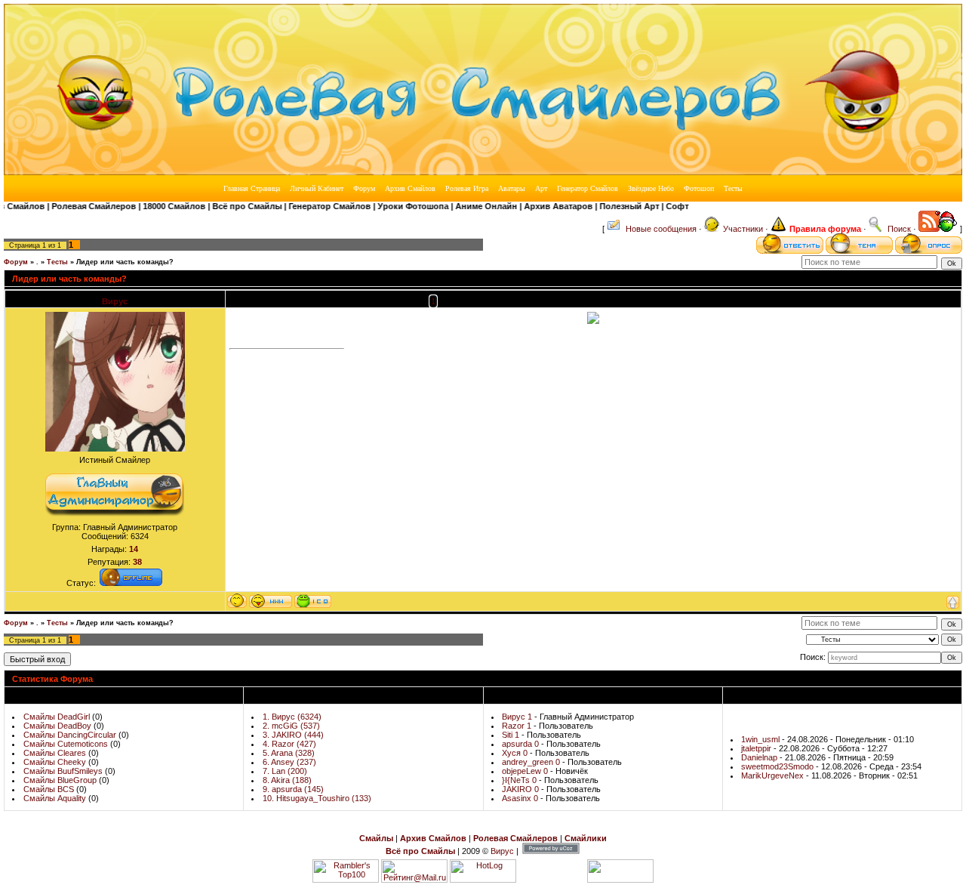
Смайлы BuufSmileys (63, 770)
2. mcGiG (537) (291, 725)
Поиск (899, 228)
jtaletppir (757, 748)
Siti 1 (510, 734)
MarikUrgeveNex (773, 775)
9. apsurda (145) (293, 789)
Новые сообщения (661, 228)
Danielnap (760, 757)
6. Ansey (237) (289, 761)
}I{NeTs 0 (519, 780)
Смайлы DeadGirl (56, 716)
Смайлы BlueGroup (60, 780)
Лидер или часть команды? (125, 262)
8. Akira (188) (287, 780)
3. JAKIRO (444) (293, 734)
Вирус (115, 301)
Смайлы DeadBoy (57, 725)
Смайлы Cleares (54, 752)
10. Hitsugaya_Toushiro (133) (317, 798)
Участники (743, 228)
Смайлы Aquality (54, 798)
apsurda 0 (520, 743)
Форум (16, 262)
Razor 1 (516, 725)
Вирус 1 (517, 716)
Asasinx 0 (520, 798)
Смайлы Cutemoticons (65, 743)
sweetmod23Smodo (778, 766)
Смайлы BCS (48, 789)
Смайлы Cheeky (54, 761)
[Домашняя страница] (270, 601)
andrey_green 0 (531, 761)
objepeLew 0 (525, 770)
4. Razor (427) (289, 743)
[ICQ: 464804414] (312, 601)
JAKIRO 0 (520, 789)
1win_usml (761, 739)
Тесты (57, 262)
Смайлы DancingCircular (69, 734)
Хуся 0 (515, 752)
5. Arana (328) (289, 752)
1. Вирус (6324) (292, 716)
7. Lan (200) (285, 770)
